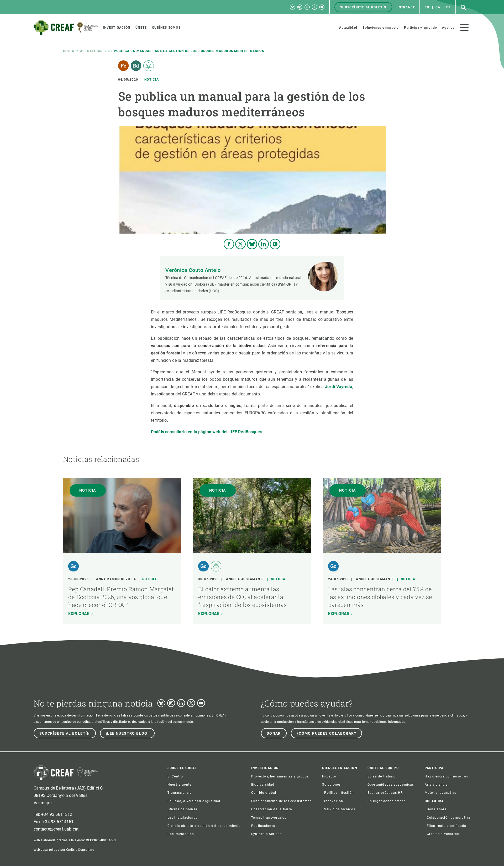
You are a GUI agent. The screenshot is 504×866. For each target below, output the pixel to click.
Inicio (68, 51)
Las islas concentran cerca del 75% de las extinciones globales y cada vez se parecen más (380, 597)
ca (437, 7)
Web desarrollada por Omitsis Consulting (64, 850)
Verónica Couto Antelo (193, 270)
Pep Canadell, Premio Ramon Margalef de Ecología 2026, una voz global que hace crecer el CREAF (121, 597)
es (448, 7)
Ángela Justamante (245, 579)
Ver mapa (43, 802)
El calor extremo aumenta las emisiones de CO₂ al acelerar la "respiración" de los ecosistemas (242, 597)
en (427, 7)
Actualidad (91, 51)
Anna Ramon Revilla (116, 579)
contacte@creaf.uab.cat (56, 829)
